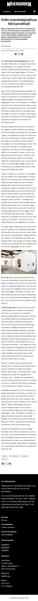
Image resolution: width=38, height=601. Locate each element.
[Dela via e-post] (22, 54)
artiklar (24, 456)
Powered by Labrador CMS (19, 598)
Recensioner (20, 11)
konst (4, 456)
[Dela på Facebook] (15, 54)
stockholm (14, 456)
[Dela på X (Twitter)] (18, 54)
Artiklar (6, 11)
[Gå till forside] (19, 4)
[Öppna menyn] (34, 12)
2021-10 (5, 459)
